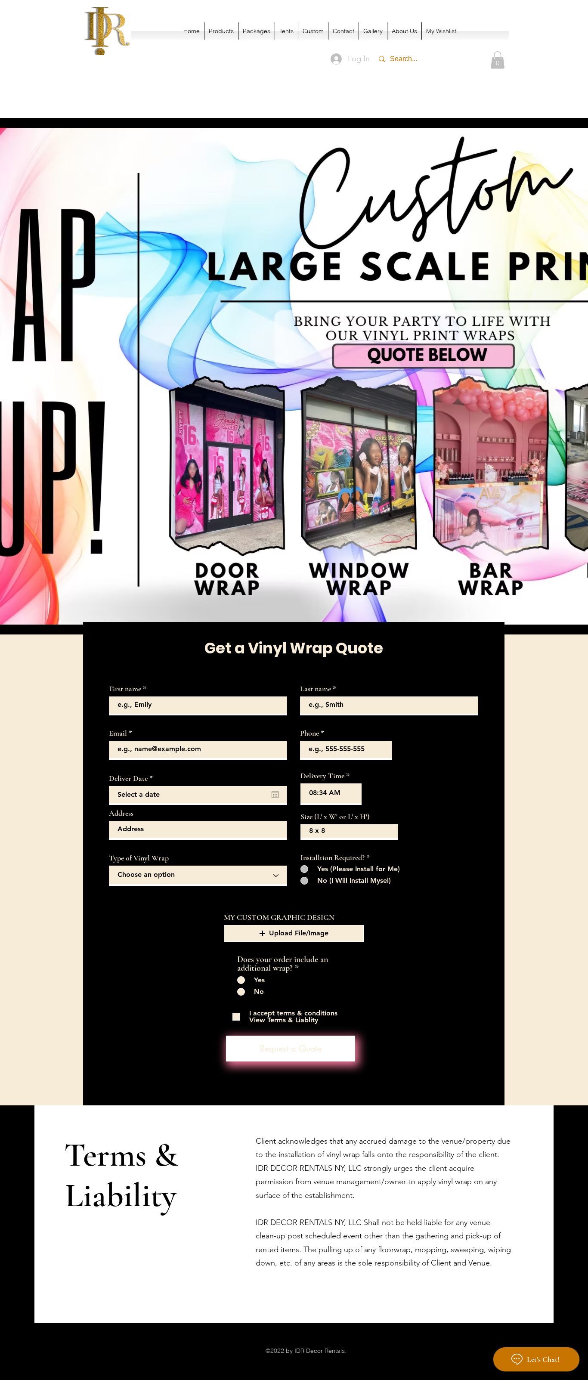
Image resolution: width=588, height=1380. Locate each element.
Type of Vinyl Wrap (139, 858)
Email (118, 733)
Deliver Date (132, 778)
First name (125, 689)
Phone (309, 733)
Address (121, 813)
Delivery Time (322, 776)
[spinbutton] (331, 793)
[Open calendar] (275, 794)
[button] (497, 60)
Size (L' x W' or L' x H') (335, 816)
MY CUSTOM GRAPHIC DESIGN (279, 917)
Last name (315, 689)
